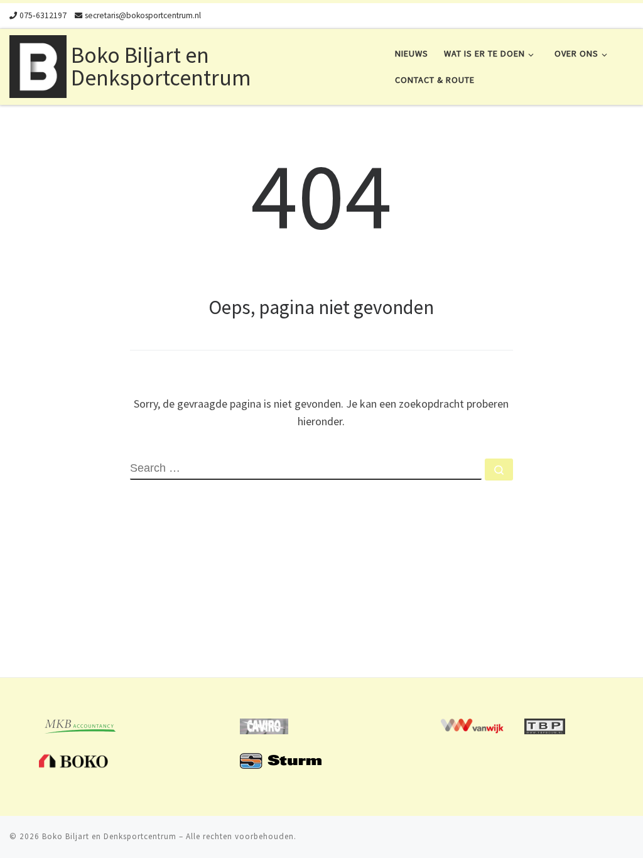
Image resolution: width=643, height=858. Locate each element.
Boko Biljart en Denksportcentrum (109, 836)
